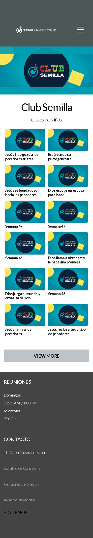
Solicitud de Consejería (22, 468)
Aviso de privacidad (19, 499)
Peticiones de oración (21, 484)
